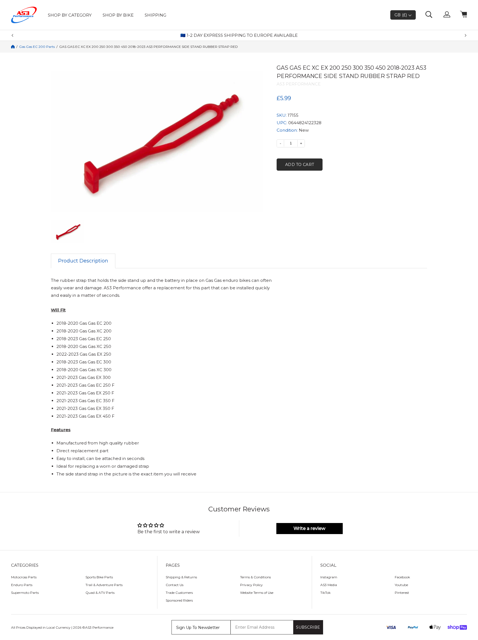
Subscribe (308, 627)
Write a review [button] (309, 528)
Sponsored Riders (179, 600)
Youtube (401, 585)
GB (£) (401, 14)
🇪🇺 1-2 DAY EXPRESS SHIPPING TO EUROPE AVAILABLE (239, 35)
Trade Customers (179, 592)
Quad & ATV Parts (100, 592)
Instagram (328, 577)
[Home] (13, 46)
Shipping (155, 15)
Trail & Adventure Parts (104, 585)
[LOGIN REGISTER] (446, 15)
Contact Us (174, 585)
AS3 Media (328, 585)
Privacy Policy (251, 585)
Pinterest (402, 592)
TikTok (325, 592)
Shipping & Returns (181, 577)
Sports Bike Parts (99, 577)
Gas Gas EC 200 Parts (37, 47)
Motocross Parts (24, 577)
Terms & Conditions (255, 577)
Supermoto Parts (25, 592)
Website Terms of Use (256, 592)
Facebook (402, 577)
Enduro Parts (21, 585)
